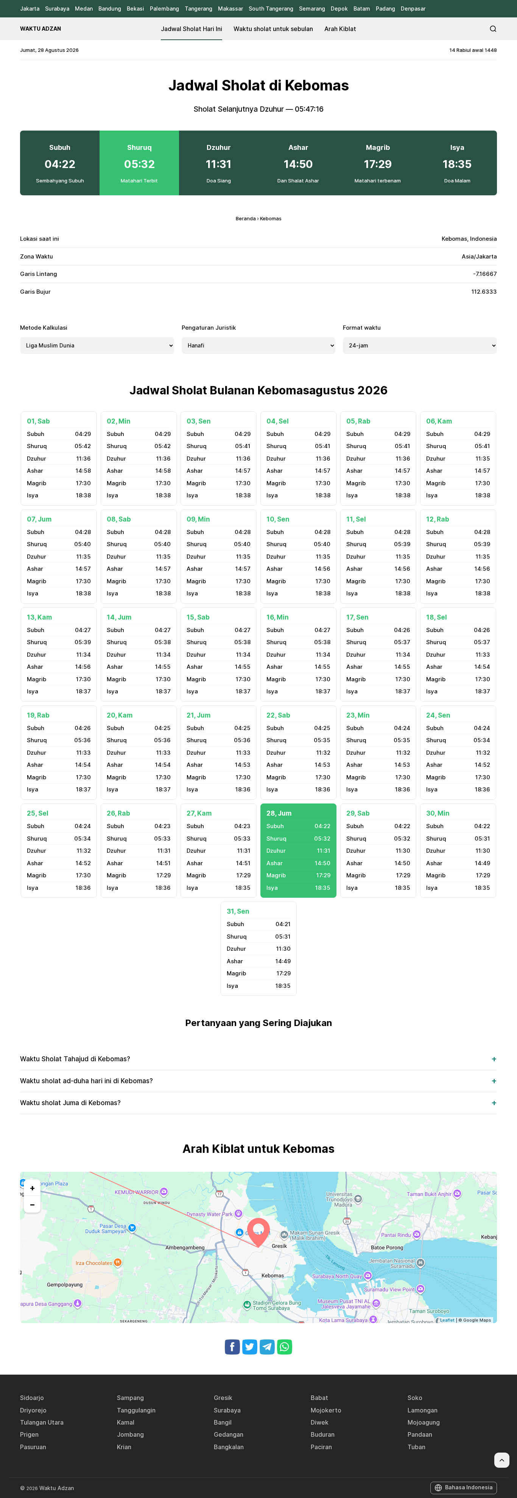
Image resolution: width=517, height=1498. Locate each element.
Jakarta (29, 8)
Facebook (232, 1347)
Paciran (321, 1447)
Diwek (320, 1422)
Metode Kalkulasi (43, 327)
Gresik (223, 1397)
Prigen (29, 1434)
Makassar (230, 8)
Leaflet (447, 1320)
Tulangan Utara (42, 1422)
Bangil (223, 1422)
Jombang (130, 1434)
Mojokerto (326, 1410)
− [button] (32, 1204)
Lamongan (423, 1410)
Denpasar (413, 8)
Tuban (416, 1447)
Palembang (164, 8)
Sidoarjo (32, 1397)
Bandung (109, 8)
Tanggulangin (136, 1410)
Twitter (249, 1347)
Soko (415, 1397)
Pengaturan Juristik (209, 327)
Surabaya (57, 8)
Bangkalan (229, 1447)
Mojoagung (424, 1422)
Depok (339, 8)
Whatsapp (284, 1347)
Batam (361, 8)
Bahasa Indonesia (469, 1487)
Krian (124, 1447)
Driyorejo (33, 1410)
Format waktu (362, 327)
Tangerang (198, 8)
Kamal (125, 1422)
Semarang (312, 8)
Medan (84, 8)
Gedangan (228, 1434)
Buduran (323, 1434)
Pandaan (420, 1434)
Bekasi (135, 8)
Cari (493, 29)
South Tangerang (271, 8)
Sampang (130, 1397)
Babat (319, 1397)
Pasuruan (33, 1447)
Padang (385, 8)
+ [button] (32, 1188)
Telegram (267, 1347)
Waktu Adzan (40, 28)
